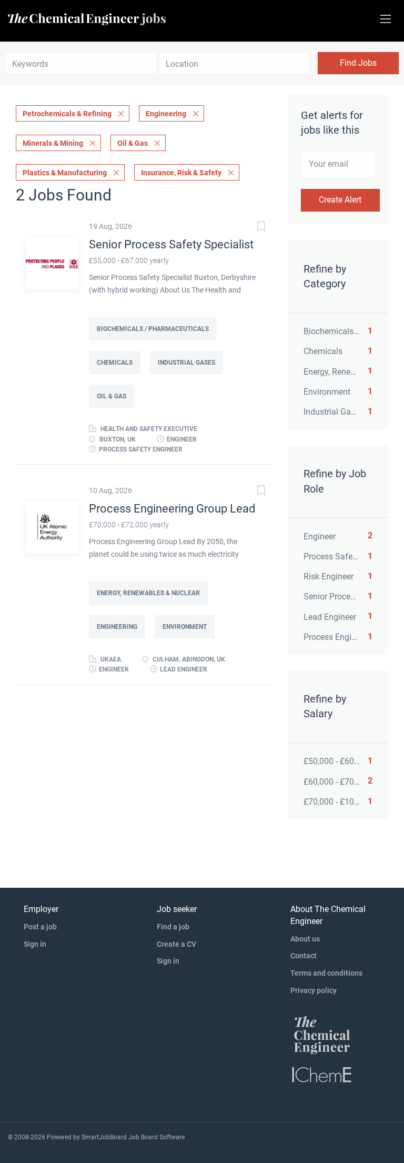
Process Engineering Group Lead (172, 508)
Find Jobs (358, 63)
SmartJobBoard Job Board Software (133, 1137)
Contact (303, 955)
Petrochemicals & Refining (67, 113)
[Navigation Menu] (385, 18)
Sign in (35, 944)
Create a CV (176, 944)
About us (305, 939)
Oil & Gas (132, 143)
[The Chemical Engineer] (322, 1034)
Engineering (166, 113)
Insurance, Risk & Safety (181, 172)
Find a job (173, 927)
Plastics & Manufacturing (65, 172)
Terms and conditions (326, 973)
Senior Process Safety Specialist (171, 244)
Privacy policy (313, 990)
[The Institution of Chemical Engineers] (322, 1074)
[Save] (251, 227)
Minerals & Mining (53, 143)
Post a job (40, 927)
